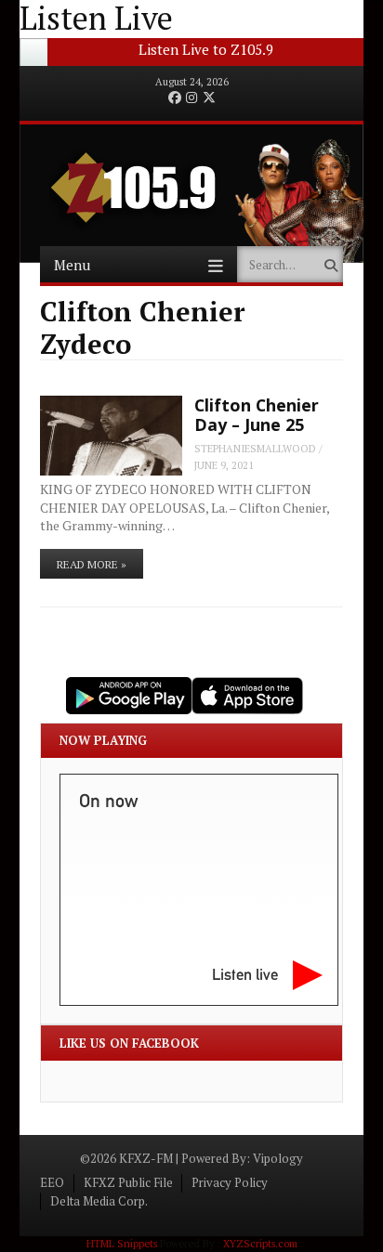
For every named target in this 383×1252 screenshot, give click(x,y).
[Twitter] (209, 98)
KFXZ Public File (128, 1182)
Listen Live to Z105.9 (206, 49)
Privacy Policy (230, 1182)
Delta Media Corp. (99, 1201)
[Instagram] (191, 98)
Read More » (91, 564)
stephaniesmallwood (255, 448)
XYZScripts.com (260, 1243)
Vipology (278, 1158)
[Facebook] (174, 98)
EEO (52, 1182)
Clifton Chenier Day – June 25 (256, 415)
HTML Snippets (121, 1243)
